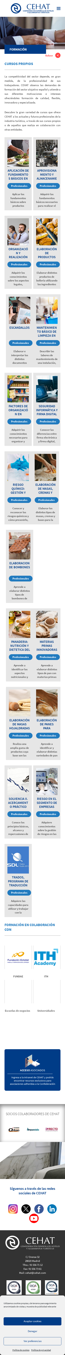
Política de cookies (20, 1350)
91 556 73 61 (35, 1269)
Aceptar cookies (32, 1321)
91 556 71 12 (36, 1265)
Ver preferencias (33, 1341)
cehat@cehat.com (35, 1272)
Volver (49, 55)
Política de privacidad (41, 1350)
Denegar (32, 1331)
